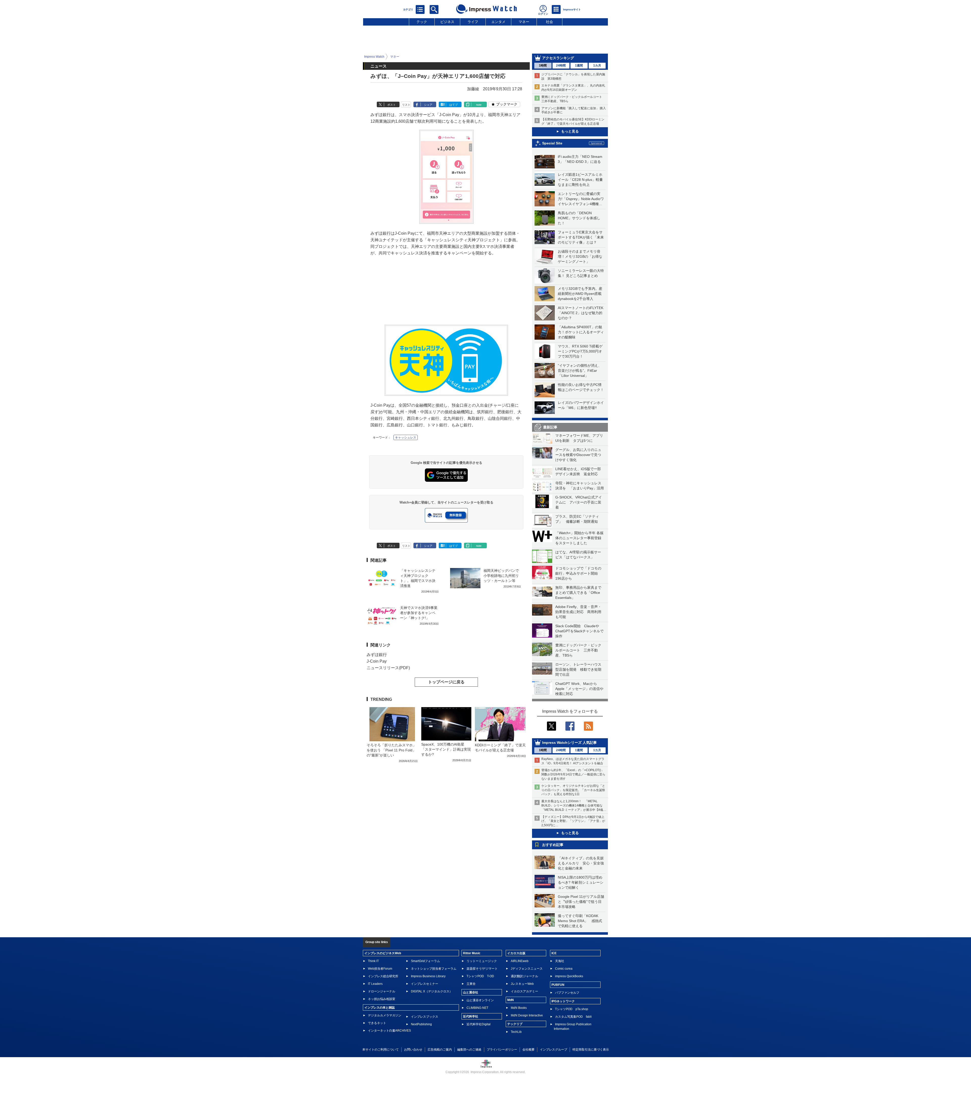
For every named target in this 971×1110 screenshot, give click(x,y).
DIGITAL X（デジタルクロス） (431, 991)
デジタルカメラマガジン (384, 1015)
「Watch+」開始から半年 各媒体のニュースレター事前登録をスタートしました (579, 538)
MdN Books (519, 1008)
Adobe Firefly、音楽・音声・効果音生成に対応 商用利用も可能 (578, 612)
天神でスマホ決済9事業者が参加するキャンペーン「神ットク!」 (418, 613)
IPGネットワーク (563, 1001)
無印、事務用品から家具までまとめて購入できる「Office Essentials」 (578, 592)
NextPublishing (421, 1024)
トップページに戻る (446, 682)
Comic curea (563, 968)
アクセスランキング (558, 58)
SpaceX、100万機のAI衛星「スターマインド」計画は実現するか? (446, 749)
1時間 (543, 65)
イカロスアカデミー (524, 991)
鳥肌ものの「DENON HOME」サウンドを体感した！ (579, 218)
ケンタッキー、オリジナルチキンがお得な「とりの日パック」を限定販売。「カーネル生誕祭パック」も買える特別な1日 (573, 790)
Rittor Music (471, 953)
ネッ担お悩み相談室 (381, 999)
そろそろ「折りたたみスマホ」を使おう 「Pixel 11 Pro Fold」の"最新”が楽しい (391, 750)
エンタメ (498, 22)
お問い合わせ (413, 1049)
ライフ (473, 22)
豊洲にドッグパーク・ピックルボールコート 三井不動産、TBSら (578, 650)
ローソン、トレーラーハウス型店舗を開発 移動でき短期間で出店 (578, 669)
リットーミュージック (482, 961)
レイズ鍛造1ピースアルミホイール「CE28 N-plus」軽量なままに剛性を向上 (580, 179)
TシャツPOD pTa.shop (571, 1009)
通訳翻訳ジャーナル (524, 976)
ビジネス (447, 22)
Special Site (552, 143)
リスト (406, 104)
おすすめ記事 (552, 845)
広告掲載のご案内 (440, 1049)
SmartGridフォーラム (425, 961)
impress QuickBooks (569, 976)
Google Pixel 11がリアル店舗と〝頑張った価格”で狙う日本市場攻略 (581, 902)
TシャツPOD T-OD (480, 976)
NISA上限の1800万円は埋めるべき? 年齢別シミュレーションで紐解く (580, 882)
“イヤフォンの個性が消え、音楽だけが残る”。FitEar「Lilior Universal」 (580, 370)
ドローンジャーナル (381, 991)
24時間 (561, 65)
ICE (554, 953)
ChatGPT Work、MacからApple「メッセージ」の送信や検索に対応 (579, 689)
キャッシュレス (405, 437)
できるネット (377, 1023)
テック (421, 22)
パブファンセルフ (567, 992)
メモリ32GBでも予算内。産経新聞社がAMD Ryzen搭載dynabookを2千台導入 (580, 294)
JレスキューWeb (522, 984)
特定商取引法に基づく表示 (590, 1049)
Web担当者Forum (380, 968)
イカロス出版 (516, 953)
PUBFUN (557, 985)
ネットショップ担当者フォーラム (433, 968)
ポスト (391, 104)
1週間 (579, 65)
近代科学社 (470, 1016)
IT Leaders (375, 984)
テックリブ (514, 1024)
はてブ (453, 104)
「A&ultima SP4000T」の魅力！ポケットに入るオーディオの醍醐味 (581, 332)
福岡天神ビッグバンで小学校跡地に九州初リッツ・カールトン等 (501, 576)
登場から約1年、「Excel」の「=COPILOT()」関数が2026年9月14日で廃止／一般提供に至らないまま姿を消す (573, 774)
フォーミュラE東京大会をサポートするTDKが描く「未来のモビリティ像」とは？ (581, 237)
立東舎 (471, 984)
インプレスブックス (424, 1016)
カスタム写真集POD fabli (573, 1016)
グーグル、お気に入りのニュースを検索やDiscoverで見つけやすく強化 (578, 455)
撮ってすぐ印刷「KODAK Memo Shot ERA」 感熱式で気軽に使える (580, 921)
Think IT (373, 961)
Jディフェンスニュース (527, 968)
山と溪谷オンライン (480, 1000)
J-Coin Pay (377, 661)
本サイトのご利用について (380, 1049)
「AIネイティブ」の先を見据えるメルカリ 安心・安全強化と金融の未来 (581, 863)
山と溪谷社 (470, 992)
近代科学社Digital (479, 1024)
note (478, 104)
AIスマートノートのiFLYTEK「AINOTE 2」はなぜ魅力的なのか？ (580, 313)
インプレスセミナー (424, 984)
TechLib (516, 1032)
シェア (428, 104)
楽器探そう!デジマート (482, 968)
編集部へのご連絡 (469, 1049)
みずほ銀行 (377, 654)
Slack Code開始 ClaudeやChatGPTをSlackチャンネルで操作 (579, 631)
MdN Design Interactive (527, 1015)
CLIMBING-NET (477, 1008)
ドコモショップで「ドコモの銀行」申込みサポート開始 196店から (578, 573)
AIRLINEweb (519, 961)
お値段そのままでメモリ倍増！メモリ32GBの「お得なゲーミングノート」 (580, 256)
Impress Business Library (428, 976)
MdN (510, 1000)
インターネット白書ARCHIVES (389, 1030)
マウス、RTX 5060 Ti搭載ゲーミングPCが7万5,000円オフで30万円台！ (580, 351)
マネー (524, 22)
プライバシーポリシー (502, 1049)
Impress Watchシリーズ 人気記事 (569, 743)
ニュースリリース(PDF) (388, 668)
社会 (549, 22)
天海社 (559, 961)
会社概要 (528, 1049)
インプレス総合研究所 (383, 976)
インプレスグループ (553, 1049)
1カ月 (597, 65)
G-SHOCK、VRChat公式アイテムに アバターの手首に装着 (578, 502)
